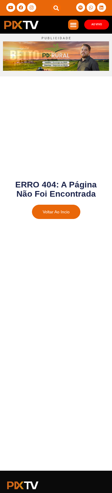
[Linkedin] (101, 7)
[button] (56, 8)
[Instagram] (31, 7)
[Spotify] (80, 7)
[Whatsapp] (91, 7)
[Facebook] (21, 7)
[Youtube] (10, 7)
